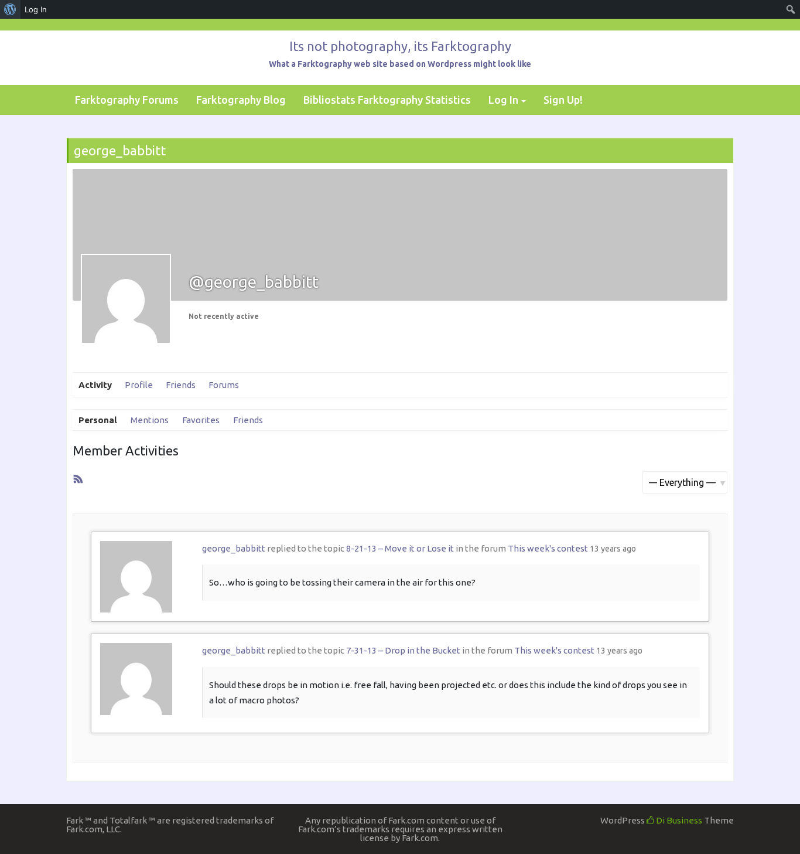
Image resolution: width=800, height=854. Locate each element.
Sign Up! (563, 100)
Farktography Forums (127, 100)
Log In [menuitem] (36, 9)
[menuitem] (10, 9)
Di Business (678, 820)
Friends (181, 385)
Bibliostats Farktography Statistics (387, 100)
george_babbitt (233, 548)
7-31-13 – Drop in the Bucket (403, 650)
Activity (95, 385)
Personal (97, 420)
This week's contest (548, 548)
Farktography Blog (241, 100)
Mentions (150, 420)
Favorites (201, 420)
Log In (503, 100)
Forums (223, 385)
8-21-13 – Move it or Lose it (400, 548)
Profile (139, 385)
